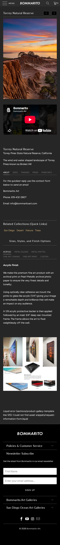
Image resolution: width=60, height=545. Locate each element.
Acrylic (7, 252)
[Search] (49, 3)
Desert (20, 230)
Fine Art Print (30, 257)
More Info (46, 172)
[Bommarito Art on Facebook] (21, 519)
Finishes (25, 172)
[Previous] (46, 13)
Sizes (15, 172)
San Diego (9, 230)
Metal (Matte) (38, 252)
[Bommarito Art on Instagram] (32, 519)
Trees (38, 230)
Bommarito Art (33, 528)
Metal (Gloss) (21, 252)
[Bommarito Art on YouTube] (27, 519)
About (6, 172)
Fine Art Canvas (11, 257)
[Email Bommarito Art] (38, 519)
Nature (29, 230)
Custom (44, 257)
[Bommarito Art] (30, 3)
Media (35, 172)
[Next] (54, 13)
